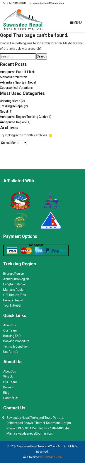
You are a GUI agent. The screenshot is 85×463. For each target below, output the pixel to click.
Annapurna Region (13, 122)
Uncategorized (10, 101)
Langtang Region (15, 284)
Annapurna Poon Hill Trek (17, 72)
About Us (9, 325)
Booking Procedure (16, 341)
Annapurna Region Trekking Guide (23, 116)
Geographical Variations (16, 87)
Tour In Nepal (12, 305)
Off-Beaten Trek (14, 295)
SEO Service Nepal (51, 457)
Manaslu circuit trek (13, 77)
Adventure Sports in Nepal (18, 82)
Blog (6, 392)
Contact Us (10, 398)
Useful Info (10, 351)
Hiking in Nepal (13, 300)
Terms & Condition (16, 346)
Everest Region (13, 273)
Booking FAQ (12, 336)
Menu (77, 22)
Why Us (8, 376)
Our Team (10, 330)
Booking (8, 387)
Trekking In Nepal (11, 106)
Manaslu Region (14, 289)
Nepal (4, 111)
